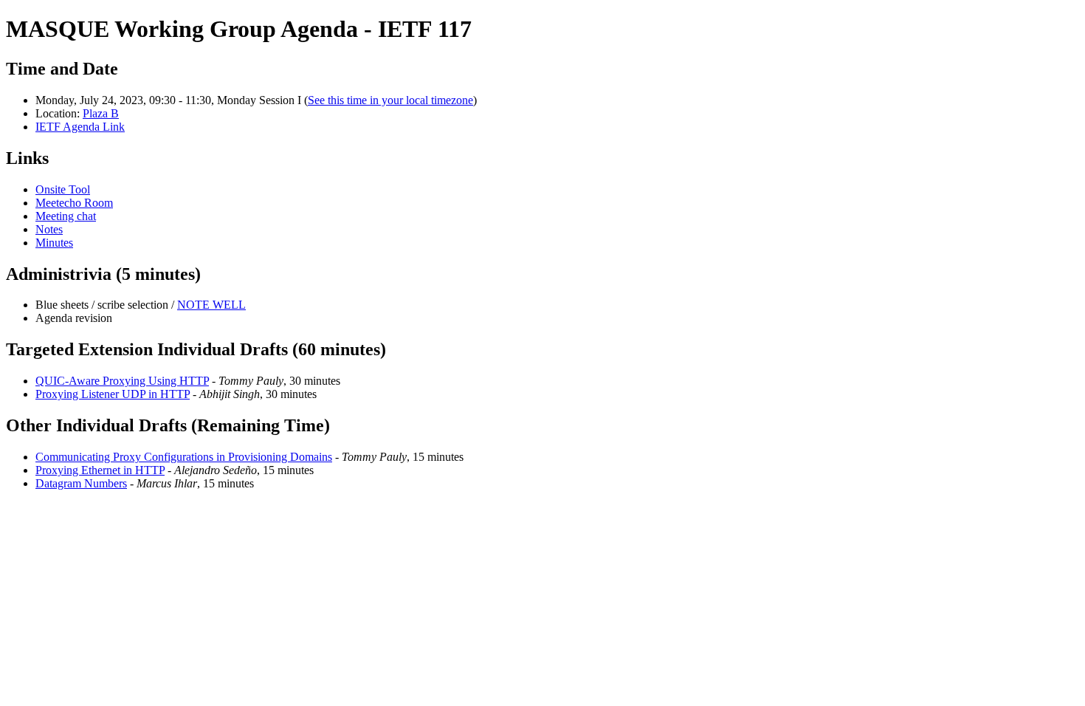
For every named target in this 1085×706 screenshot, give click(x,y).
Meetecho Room (74, 202)
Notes (49, 229)
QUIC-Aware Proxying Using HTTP (122, 380)
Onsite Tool (62, 189)
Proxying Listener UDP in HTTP (112, 394)
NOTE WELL (211, 304)
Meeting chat (65, 216)
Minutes (54, 242)
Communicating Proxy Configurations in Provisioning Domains (183, 456)
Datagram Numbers (81, 483)
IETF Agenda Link (80, 126)
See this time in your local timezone (390, 100)
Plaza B (101, 113)
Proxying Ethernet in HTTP (100, 470)
